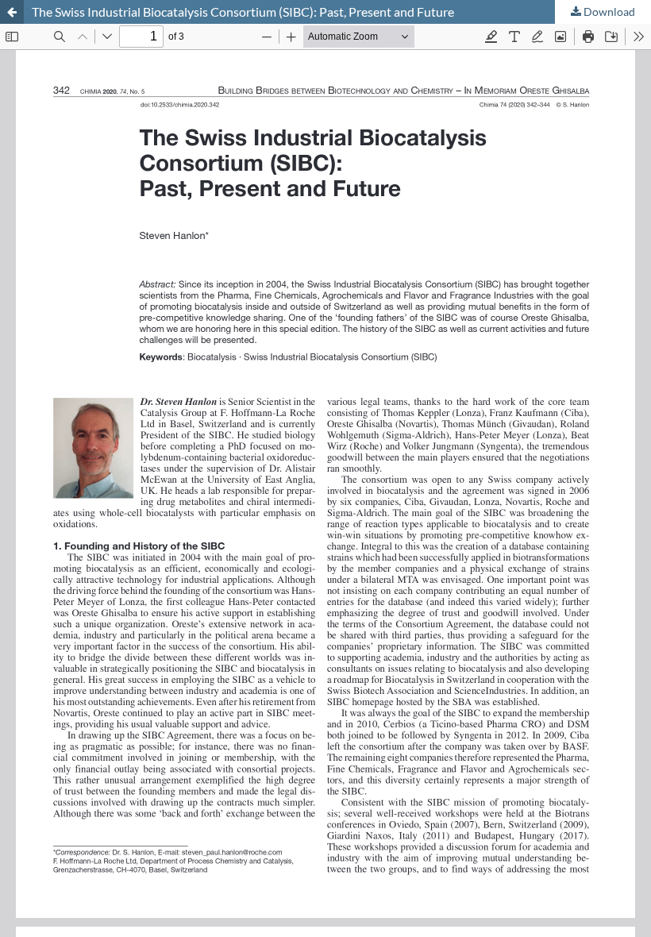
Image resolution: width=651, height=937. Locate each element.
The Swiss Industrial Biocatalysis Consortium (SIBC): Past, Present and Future (243, 11)
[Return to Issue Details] (12, 12)
